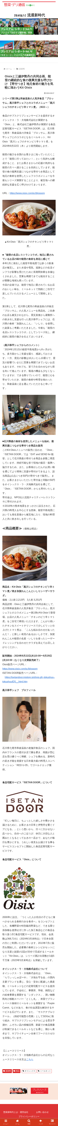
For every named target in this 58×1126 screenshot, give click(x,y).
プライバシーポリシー (29, 1116)
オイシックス (30, 1071)
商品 (17, 1071)
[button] (52, 589)
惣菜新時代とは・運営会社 (15, 1112)
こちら (29, 1059)
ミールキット (45, 1071)
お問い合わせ (42, 1112)
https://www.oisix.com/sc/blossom (27, 193)
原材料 (8, 1071)
